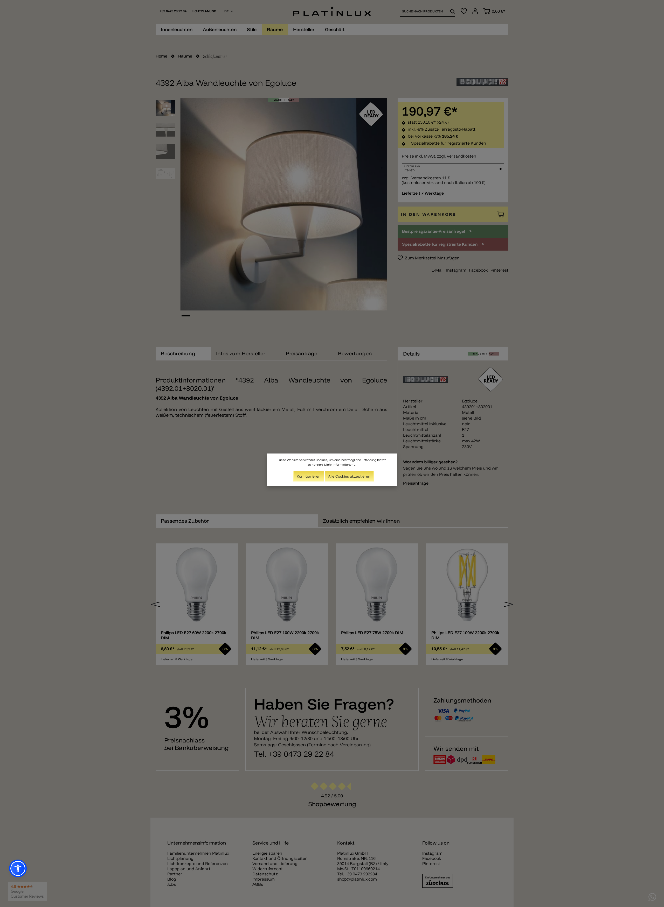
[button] (17, 868)
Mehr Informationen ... (340, 464)
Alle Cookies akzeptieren (349, 476)
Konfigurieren (309, 476)
